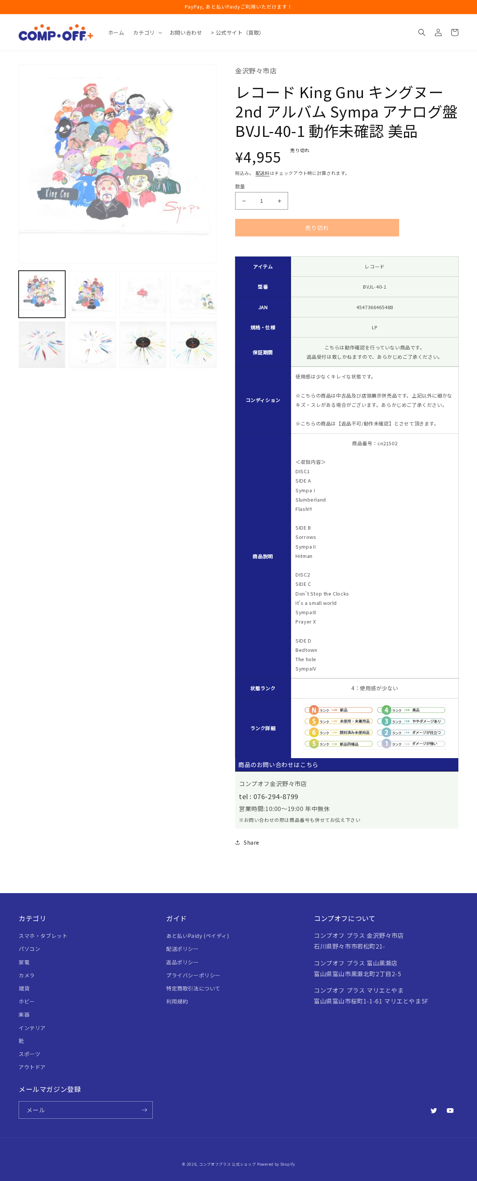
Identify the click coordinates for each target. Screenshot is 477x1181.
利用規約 (177, 1001)
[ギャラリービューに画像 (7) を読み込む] (143, 344)
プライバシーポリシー (193, 975)
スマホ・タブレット (43, 935)
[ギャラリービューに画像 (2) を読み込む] (92, 294)
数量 (240, 186)
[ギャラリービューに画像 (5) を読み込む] (42, 344)
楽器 (24, 1014)
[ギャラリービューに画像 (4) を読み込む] (193, 294)
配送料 (263, 173)
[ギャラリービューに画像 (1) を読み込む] (42, 294)
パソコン (29, 948)
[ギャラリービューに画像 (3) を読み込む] (143, 294)
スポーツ (29, 1054)
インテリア (32, 1027)
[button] (147, 32)
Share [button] (251, 842)
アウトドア (32, 1067)
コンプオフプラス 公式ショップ (227, 1164)
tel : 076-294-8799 (268, 796)
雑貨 (24, 988)
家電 (24, 962)
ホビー (27, 1001)
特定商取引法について (193, 988)
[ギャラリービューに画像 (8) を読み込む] (193, 344)
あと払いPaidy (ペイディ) (197, 935)
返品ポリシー (182, 962)
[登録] (144, 1110)
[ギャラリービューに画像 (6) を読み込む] (92, 344)
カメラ (27, 975)
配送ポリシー (182, 948)
